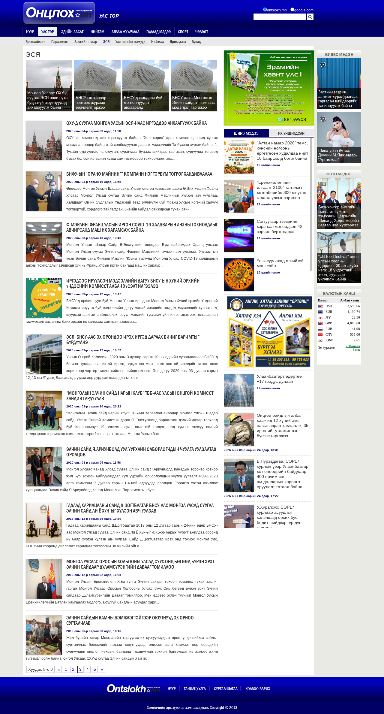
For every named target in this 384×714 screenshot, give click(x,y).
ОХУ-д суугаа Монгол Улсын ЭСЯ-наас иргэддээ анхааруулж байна (136, 123)
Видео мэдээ (339, 55)
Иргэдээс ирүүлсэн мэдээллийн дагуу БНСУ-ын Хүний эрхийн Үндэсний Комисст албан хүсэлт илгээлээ (133, 283)
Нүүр (30, 31)
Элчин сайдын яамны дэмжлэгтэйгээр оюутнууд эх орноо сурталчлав (130, 620)
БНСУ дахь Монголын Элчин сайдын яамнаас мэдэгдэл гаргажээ (193, 102)
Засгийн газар (85, 41)
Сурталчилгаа (226, 688)
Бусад (196, 41)
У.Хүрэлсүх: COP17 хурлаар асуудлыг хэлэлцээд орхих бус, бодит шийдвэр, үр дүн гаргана (279, 517)
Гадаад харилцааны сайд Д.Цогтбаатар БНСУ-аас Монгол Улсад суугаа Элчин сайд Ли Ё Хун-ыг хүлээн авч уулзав (140, 508)
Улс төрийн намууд (130, 41)
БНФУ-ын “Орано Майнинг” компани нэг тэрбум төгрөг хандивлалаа (139, 174)
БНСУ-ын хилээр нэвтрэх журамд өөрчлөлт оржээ (91, 102)
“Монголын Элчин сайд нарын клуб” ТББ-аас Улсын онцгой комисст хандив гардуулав (139, 396)
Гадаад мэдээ (158, 31)
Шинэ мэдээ (246, 133)
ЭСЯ (106, 41)
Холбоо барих (258, 688)
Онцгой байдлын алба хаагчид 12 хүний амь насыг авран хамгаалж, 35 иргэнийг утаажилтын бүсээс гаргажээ (282, 425)
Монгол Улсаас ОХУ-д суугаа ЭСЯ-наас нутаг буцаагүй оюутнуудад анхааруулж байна (48, 100)
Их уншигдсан (291, 133)
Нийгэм (97, 31)
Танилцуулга (195, 688)
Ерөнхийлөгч (35, 41)
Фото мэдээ (339, 174)
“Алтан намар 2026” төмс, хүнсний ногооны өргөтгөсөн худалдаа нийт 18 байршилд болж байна (282, 151)
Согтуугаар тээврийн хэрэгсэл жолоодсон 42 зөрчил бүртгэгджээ (279, 226)
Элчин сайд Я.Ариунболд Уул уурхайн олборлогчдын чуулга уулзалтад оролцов (141, 452)
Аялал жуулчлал (125, 31)
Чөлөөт (201, 31)
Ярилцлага (178, 41)
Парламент (59, 41)
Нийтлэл (157, 41)
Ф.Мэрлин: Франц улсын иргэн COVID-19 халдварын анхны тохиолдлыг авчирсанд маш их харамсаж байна (142, 227)
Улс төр (47, 31)
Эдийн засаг (72, 31)
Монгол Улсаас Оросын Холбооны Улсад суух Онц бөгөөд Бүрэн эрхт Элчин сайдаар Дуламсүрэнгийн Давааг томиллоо (140, 564)
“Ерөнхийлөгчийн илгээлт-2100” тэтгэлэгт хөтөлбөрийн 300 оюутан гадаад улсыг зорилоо (281, 190)
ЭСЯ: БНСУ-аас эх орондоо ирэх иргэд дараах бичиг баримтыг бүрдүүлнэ (132, 340)
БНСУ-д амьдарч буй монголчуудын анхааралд (143, 102)
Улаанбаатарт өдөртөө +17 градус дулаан (279, 379)
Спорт (183, 31)
